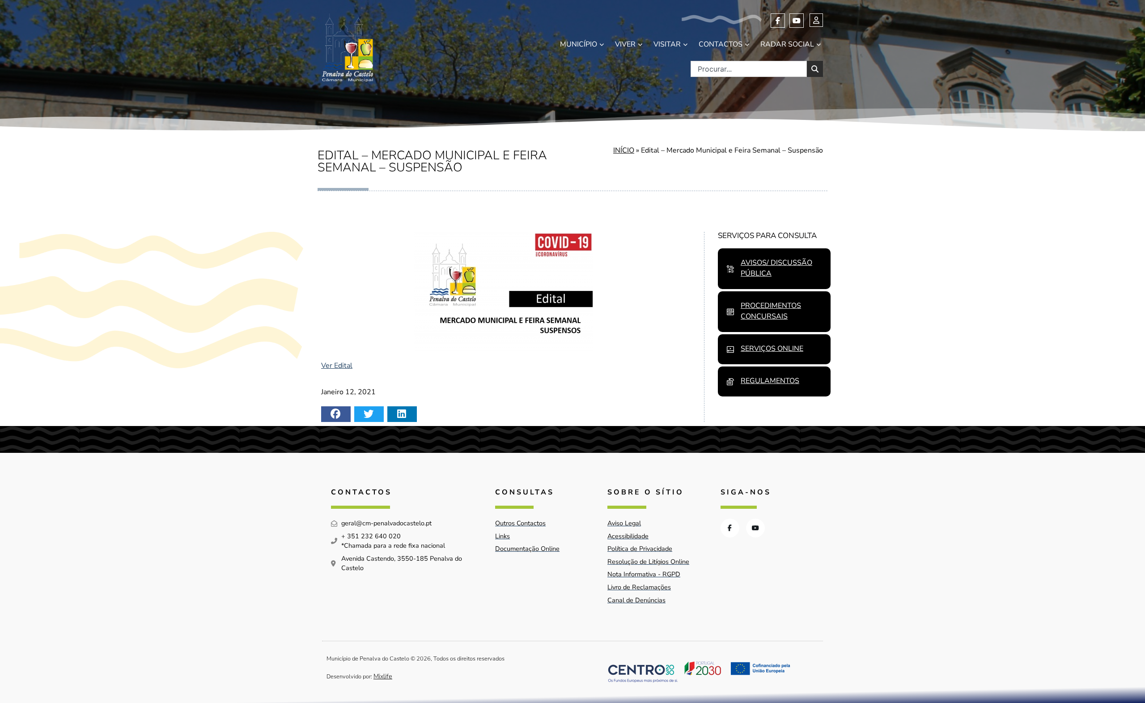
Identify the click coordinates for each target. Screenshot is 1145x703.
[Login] (816, 20)
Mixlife (382, 676)
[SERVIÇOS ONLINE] (730, 349)
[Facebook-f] (778, 20)
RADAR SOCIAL (787, 44)
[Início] (347, 47)
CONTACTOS (720, 44)
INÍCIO (623, 150)
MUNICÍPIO (578, 44)
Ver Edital (336, 366)
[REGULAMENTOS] (730, 381)
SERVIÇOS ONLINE (772, 349)
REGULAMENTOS (770, 381)
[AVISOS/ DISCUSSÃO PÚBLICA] (730, 269)
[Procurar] (815, 69)
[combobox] (749, 69)
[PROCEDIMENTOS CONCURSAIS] (730, 311)
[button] (336, 414)
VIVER (625, 44)
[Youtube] (796, 20)
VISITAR (667, 44)
